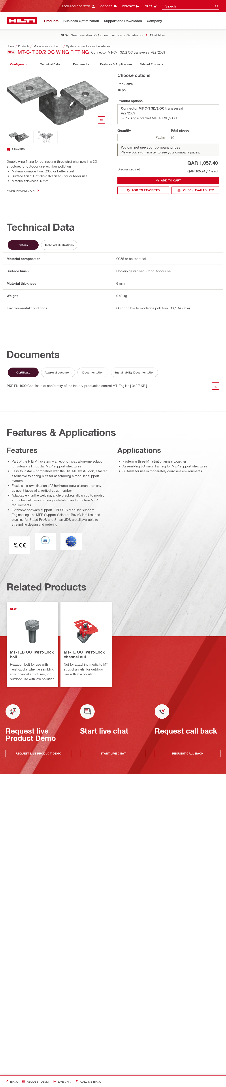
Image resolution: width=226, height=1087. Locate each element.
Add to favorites (146, 190)
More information (20, 190)
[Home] (22, 20)
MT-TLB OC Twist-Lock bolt (32, 654)
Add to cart (171, 180)
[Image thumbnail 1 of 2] (19, 137)
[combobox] (190, 6)
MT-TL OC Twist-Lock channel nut (84, 654)
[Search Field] (216, 6)
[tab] (18, 64)
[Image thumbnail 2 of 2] (45, 137)
